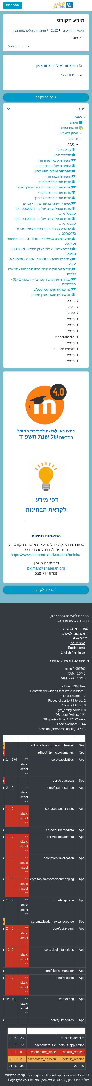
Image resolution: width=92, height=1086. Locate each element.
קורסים (73, 138)
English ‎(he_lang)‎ (73, 652)
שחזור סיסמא (16, 39)
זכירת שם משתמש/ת (57, 39)
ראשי (80, 30)
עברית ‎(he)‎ (80, 638)
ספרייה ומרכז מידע (75, 629)
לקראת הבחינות (46, 510)
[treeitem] (46, 117)
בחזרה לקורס (45, 97)
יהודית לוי (67, 74)
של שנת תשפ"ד (38, 437)
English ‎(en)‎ (76, 647)
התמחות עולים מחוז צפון (57, 65)
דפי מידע (46, 499)
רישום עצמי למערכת (74, 633)
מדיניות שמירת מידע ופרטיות (69, 660)
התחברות (12, 5)
